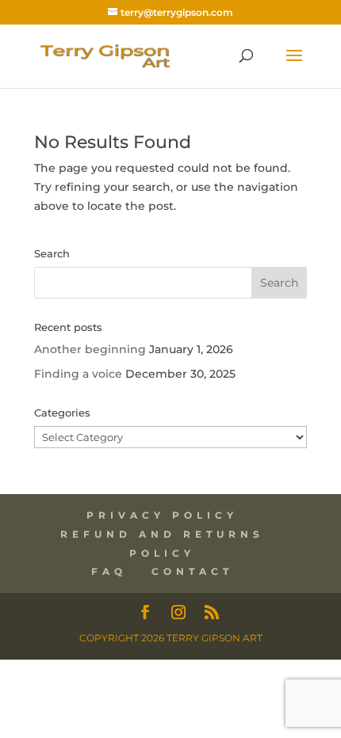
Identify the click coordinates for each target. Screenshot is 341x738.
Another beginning (90, 349)
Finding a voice (78, 374)
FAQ (109, 571)
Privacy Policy (162, 515)
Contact (192, 571)
